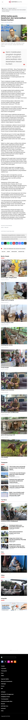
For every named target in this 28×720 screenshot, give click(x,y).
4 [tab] (16, 573)
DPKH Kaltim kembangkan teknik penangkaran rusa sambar (14, 456)
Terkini (3, 666)
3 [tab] (14, 573)
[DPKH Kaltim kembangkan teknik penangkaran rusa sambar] (14, 448)
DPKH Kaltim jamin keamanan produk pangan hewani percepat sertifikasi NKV (13, 411)
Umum (2, 686)
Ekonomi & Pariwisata (6, 681)
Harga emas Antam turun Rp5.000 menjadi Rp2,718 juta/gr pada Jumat (17, 540)
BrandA (3, 703)
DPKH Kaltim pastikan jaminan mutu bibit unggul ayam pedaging (12, 299)
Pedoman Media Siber (6, 701)
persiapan (14, 251)
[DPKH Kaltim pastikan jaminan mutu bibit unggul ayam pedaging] (14, 290)
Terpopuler (4, 462)
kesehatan (21, 251)
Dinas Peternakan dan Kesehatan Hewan (14, 248)
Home (5, 8)
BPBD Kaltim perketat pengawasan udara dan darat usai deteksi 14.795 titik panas (17, 546)
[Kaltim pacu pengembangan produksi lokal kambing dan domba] (14, 335)
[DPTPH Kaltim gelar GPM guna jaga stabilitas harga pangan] (14, 358)
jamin (8, 251)
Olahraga (3, 683)
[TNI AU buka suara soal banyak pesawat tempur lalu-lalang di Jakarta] (4, 468)
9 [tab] (21, 597)
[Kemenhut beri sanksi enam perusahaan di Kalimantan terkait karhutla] (4, 481)
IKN (2, 688)
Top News (4, 499)
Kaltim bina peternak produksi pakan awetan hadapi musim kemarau (13, 389)
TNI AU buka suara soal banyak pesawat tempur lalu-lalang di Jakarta (17, 468)
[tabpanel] (14, 564)
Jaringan (3, 692)
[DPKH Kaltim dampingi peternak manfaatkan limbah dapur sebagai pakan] (14, 268)
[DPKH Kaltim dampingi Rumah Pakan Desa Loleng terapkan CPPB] (14, 313)
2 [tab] (12, 573)
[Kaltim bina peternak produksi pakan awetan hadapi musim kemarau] (14, 380)
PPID (2, 710)
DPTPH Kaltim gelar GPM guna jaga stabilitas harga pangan (13, 366)
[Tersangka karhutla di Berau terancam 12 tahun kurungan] (4, 488)
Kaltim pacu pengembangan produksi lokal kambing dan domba (13, 344)
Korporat (3, 708)
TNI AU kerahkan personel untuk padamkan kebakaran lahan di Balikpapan (13, 520)
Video (2, 575)
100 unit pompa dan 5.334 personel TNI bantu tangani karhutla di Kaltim (11, 591)
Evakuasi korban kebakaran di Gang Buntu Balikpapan (12, 568)
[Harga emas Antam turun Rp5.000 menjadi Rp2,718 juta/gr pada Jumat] (4, 540)
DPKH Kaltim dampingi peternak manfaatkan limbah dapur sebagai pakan (13, 276)
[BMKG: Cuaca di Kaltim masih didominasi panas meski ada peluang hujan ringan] (4, 494)
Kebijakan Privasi (5, 696)
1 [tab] (10, 573)
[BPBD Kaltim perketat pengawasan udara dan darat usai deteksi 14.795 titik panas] (4, 546)
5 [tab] (18, 573)
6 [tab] (15, 597)
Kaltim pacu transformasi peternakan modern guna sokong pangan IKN (13, 434)
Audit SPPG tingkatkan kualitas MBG (13, 645)
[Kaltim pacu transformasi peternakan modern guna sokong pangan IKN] (14, 425)
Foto (2, 552)
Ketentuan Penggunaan (7, 694)
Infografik (4, 598)
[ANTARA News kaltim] (15, 1)
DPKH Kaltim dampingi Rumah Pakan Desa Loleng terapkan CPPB (12, 321)
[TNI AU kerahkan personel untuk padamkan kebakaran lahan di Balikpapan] (14, 511)
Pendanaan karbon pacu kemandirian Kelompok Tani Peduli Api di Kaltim (16, 527)
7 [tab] (17, 597)
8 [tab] (19, 597)
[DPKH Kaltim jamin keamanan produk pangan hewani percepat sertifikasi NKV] (14, 403)
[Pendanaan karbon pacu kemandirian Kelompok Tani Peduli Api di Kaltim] (4, 527)
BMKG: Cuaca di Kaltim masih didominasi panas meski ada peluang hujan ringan (16, 494)
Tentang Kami (4, 699)
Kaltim (3, 251)
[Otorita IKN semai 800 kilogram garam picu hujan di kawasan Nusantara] (4, 475)
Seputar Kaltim (12, 8)
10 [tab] (23, 597)
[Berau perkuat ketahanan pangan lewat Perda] (4, 533)
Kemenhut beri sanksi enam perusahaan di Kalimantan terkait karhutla (16, 481)
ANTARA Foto (4, 706)
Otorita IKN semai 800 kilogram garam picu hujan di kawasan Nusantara (17, 474)
